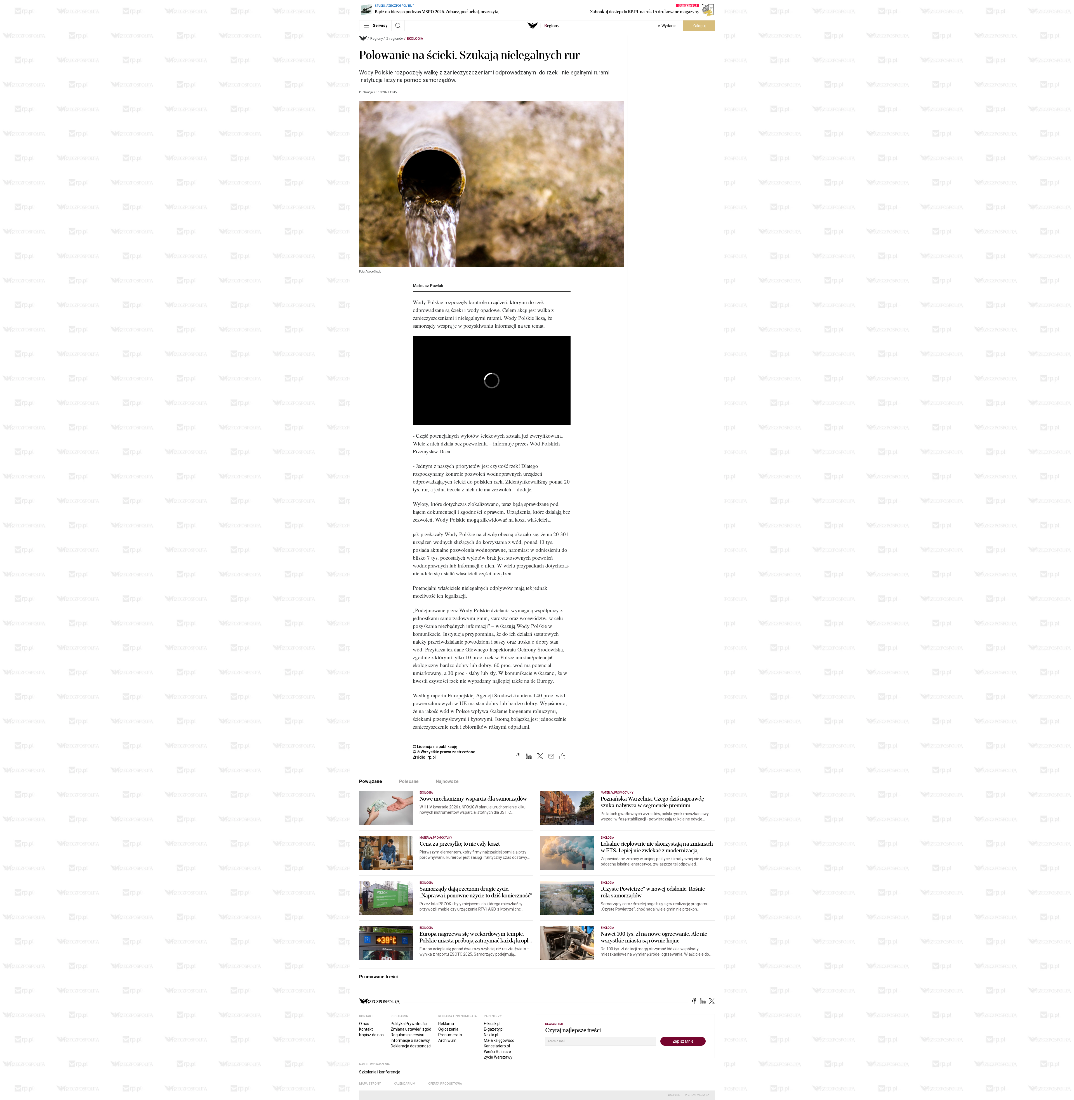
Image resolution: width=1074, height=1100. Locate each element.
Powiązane (370, 781)
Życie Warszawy (498, 1057)
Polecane (409, 781)
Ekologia (415, 39)
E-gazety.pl (493, 1029)
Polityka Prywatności (409, 1023)
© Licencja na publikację (435, 746)
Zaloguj (699, 26)
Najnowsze (447, 781)
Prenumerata (450, 1035)
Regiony (376, 39)
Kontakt (366, 1029)
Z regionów (395, 39)
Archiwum (447, 1040)
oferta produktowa (445, 1083)
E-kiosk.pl (492, 1023)
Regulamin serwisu (407, 1035)
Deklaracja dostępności (411, 1046)
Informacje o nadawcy (410, 1040)
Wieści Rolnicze (497, 1051)
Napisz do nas (371, 1035)
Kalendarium (404, 1083)
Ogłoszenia (448, 1029)
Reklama (446, 1023)
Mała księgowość (499, 1040)
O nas (364, 1023)
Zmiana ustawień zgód (411, 1029)
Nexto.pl (491, 1035)
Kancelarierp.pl (497, 1046)
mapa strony (370, 1083)
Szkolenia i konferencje (379, 1072)
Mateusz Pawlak (428, 285)
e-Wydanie (667, 26)
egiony (551, 26)
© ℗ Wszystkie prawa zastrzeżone (444, 752)
